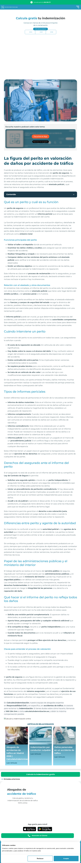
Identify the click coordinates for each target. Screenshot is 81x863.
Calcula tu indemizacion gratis (40, 774)
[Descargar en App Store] (29, 829)
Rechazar (40, 858)
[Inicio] (9, 7)
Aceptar (66, 858)
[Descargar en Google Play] (45, 829)
